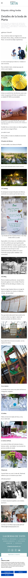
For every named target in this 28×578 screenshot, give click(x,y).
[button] (2, 3)
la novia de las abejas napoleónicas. (14, 39)
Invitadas (13, 539)
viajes (8, 27)
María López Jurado (14, 524)
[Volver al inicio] (14, 3)
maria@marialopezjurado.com (11, 526)
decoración (15, 25)
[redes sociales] (9, 550)
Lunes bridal (13, 26)
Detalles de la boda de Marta (14, 18)
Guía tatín (21, 541)
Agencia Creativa (9, 541)
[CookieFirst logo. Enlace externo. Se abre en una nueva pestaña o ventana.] (1, 559)
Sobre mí (9, 543)
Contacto (18, 543)
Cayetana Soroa (13, 289)
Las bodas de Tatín (16, 23)
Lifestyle (22, 539)
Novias (4, 539)
